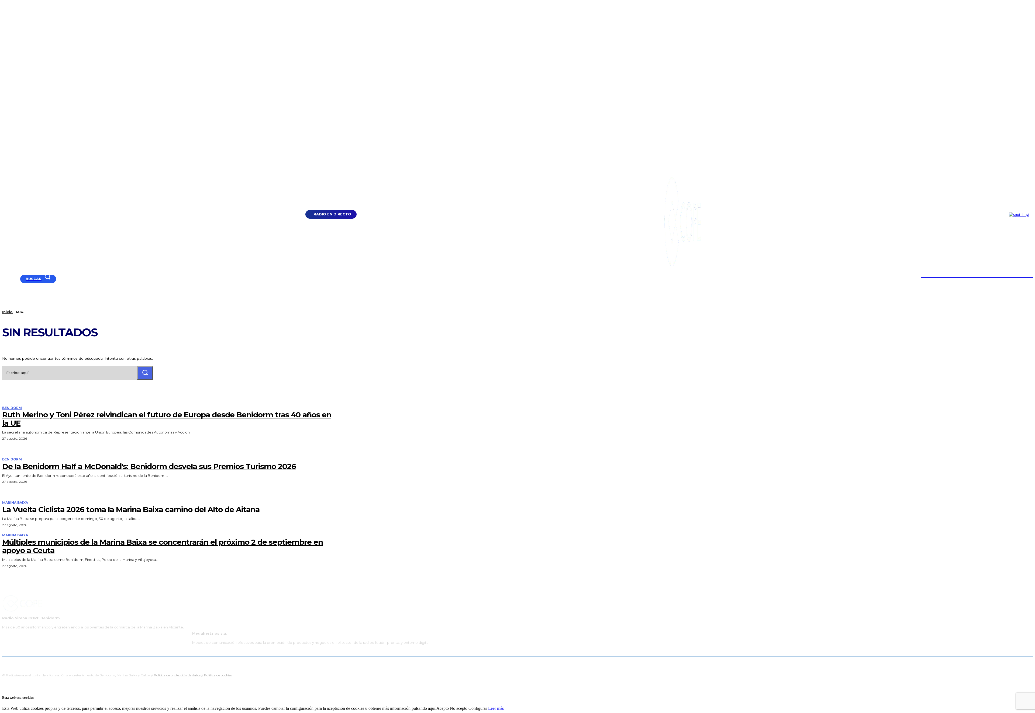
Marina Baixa (15, 503)
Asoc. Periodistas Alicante (573, 663)
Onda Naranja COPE (500, 663)
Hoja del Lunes (535, 663)
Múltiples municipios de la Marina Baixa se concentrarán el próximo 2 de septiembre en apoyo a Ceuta (162, 546)
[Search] (145, 372)
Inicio (7, 312)
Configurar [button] (477, 708)
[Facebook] (11, 279)
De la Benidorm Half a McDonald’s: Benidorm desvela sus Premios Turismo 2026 (149, 466)
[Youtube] (4, 279)
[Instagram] (18, 279)
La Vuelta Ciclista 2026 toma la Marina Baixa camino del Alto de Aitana (131, 509)
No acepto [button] (458, 708)
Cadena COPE (466, 663)
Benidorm (12, 408)
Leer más (496, 708)
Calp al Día (608, 663)
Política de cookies (218, 675)
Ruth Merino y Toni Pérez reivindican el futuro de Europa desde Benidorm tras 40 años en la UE (166, 419)
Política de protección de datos (177, 675)
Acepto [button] (442, 708)
